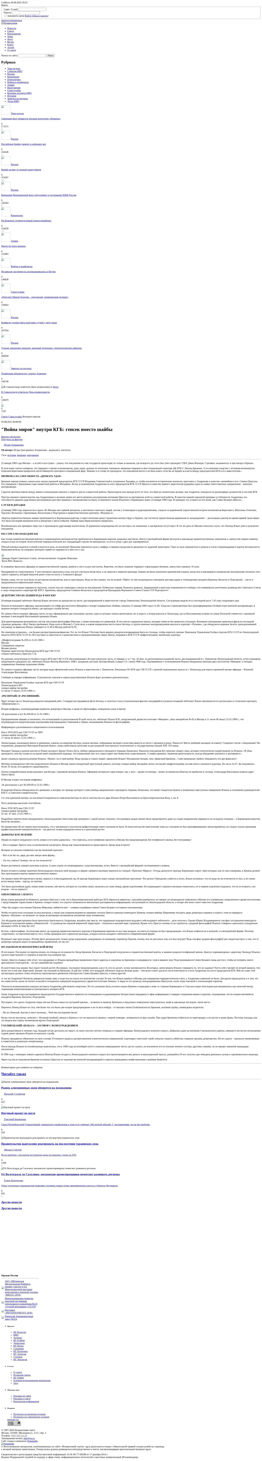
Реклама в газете (21, 1398)
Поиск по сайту (9, 55)
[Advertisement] (19, 1243)
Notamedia (32, 1441)
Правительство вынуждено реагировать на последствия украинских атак (49, 1143)
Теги (15, 1383)
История (11, 96)
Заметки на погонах (17, 98)
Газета (10, 31)
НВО (16, 1335)
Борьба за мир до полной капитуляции (21, 169)
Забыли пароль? (40, 16)
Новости (11, 28)
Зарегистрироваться (11, 20)
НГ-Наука (18, 1346)
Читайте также (13, 1074)
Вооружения (13, 87)
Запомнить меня (15, 16)
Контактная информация (26, 1401)
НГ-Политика (20, 1351)
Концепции (13, 76)
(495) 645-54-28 (19, 1435)
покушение (33, 455)
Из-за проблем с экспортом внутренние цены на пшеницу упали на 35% (38, 1155)
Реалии (11, 74)
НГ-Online (18, 1377)
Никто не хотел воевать (13, 246)
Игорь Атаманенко (14, 445)
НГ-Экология (20, 1359)
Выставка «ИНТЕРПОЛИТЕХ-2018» (19, 1311)
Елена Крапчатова (13, 1180)
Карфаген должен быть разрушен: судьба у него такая (29, 322)
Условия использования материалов (31, 1380)
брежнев (21, 455)
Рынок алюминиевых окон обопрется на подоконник (36, 1087)
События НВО (14, 71)
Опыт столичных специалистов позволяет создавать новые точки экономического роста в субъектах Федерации (59, 1185)
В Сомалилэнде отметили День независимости (25, 392)
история (11, 455)
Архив (10, 47)
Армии (11, 85)
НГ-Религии (19, 1332)
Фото (10, 39)
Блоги (10, 44)
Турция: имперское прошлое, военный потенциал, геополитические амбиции (41, 348)
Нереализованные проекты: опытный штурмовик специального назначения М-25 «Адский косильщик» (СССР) (21, 1302)
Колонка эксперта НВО (19, 93)
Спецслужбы (14, 90)
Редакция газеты (21, 1375)
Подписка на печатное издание (29, 1414)
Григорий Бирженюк (15, 1119)
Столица (17, 1357)
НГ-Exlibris (19, 1340)
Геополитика (14, 79)
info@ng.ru (29, 1438)
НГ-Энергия (19, 1354)
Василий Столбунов (14, 1094)
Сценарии (18, 1348)
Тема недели (13, 68)
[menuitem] (134, 28)
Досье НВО (13, 101)
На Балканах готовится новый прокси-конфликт (26, 220)
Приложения (14, 33)
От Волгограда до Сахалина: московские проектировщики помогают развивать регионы (60, 1174)
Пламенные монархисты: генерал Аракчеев (23, 373)
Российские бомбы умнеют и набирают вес (23, 144)
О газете (11, 50)
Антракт (17, 1337)
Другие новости (11, 1202)
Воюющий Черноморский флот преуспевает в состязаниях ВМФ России (38, 195)
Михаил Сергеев (13, 1150)
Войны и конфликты (18, 82)
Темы (10, 36)
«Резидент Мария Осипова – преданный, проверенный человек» (34, 297)
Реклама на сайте (22, 1396)
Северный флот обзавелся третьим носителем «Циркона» (31, 118)
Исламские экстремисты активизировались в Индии (28, 271)
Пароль (7, 12)
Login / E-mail (11, 9)
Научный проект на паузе (18, 1113)
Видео (10, 42)
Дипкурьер (19, 1343)
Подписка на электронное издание (31, 1417)
